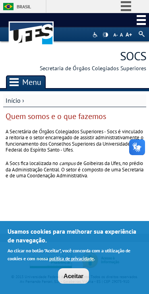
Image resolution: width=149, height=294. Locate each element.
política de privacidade (71, 258)
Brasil (24, 7)
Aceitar (73, 276)
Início (13, 100)
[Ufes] (31, 29)
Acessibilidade (96, 34)
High (105, 35)
